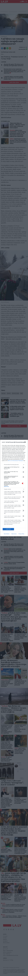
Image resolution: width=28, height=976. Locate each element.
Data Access (14, 533)
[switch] (23, 467)
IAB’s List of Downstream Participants (15, 460)
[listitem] (14, 464)
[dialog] (14, 488)
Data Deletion (6, 533)
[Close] (25, 442)
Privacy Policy (21, 533)
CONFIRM (8, 529)
